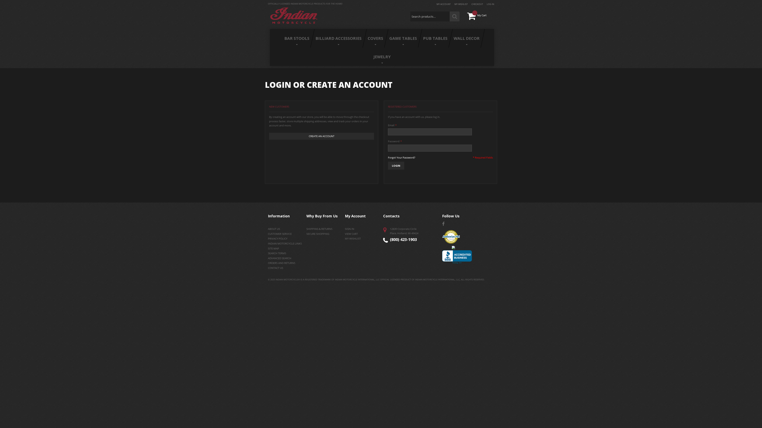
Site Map (273, 248)
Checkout (477, 4)
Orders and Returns (281, 263)
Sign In (349, 229)
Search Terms (277, 253)
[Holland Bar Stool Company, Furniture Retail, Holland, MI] (457, 257)
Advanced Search (279, 258)
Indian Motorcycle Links (285, 243)
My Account (444, 4)
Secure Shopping (317, 234)
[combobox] (435, 16)
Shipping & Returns (319, 229)
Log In (490, 4)
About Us (274, 229)
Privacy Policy (277, 238)
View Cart (351, 234)
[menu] (382, 47)
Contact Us (275, 268)
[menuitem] (296, 38)
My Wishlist (461, 4)
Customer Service (280, 234)
